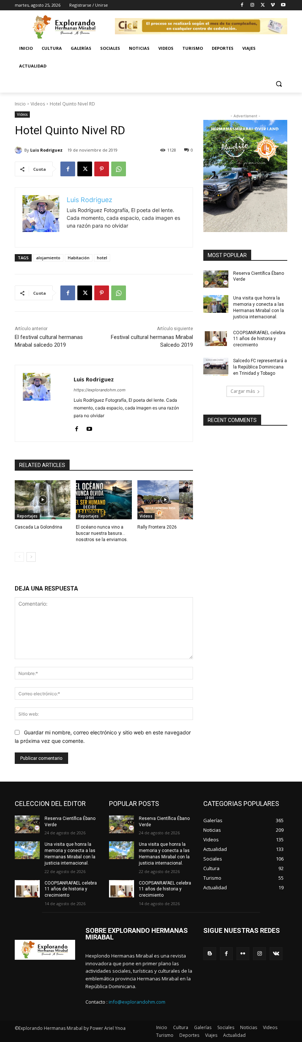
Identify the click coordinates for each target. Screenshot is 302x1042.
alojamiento (48, 257)
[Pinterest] (101, 169)
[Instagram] (252, 5)
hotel (102, 257)
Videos (38, 104)
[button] (278, 84)
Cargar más (243, 391)
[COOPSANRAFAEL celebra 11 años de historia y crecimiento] (215, 338)
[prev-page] (19, 557)
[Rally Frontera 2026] (165, 499)
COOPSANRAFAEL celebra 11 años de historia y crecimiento (259, 339)
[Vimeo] (272, 5)
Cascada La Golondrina (38, 527)
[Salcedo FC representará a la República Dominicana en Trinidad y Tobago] (215, 366)
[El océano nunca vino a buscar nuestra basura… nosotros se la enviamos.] (103, 499)
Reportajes (27, 516)
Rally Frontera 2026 (157, 527)
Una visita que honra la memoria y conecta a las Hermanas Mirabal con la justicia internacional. (258, 307)
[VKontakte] (276, 953)
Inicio (20, 104)
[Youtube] (283, 5)
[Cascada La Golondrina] (42, 499)
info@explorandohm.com (137, 1001)
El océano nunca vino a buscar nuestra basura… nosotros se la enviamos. (102, 533)
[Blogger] (209, 953)
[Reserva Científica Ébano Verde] (215, 279)
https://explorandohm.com (100, 389)
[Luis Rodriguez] (19, 150)
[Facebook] (242, 5)
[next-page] (31, 557)
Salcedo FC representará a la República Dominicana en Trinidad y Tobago (260, 367)
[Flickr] (242, 953)
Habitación (78, 257)
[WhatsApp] (118, 169)
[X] (263, 5)
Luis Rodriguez (46, 150)
